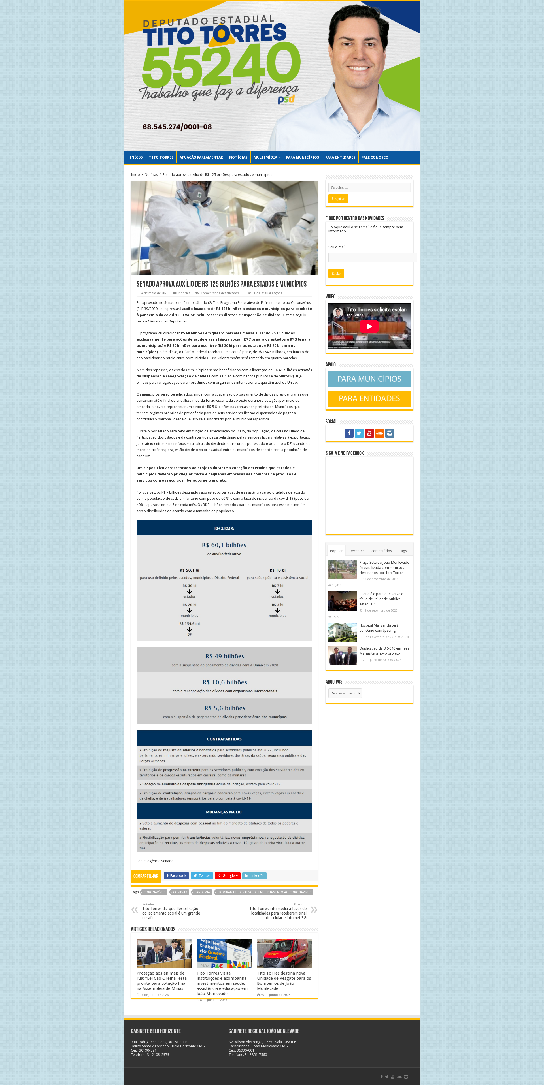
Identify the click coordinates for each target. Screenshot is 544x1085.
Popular (336, 551)
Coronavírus (154, 892)
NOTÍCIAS (238, 157)
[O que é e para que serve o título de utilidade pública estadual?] (342, 601)
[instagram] (389, 433)
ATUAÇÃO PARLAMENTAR (201, 157)
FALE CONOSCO (375, 157)
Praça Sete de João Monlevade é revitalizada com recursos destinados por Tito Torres (384, 567)
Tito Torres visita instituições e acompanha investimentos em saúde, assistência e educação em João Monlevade (222, 983)
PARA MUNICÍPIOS (302, 157)
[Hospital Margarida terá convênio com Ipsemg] (342, 632)
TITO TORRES (161, 157)
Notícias (151, 174)
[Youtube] (369, 433)
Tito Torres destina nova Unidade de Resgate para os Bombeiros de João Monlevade (284, 981)
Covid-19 (180, 892)
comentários (381, 551)
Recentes (357, 551)
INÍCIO (136, 157)
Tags (403, 551)
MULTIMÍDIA (265, 157)
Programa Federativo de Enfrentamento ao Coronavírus (264, 892)
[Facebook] (349, 433)
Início (135, 174)
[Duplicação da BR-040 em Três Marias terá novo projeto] (342, 655)
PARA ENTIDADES (340, 157)
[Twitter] (359, 433)
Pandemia (202, 892)
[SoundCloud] (379, 433)
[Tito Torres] (272, 76)
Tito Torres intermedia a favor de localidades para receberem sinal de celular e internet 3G (278, 911)
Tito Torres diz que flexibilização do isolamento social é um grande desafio (171, 911)
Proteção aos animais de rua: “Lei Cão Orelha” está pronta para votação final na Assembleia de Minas (162, 981)
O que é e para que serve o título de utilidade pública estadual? (381, 599)
